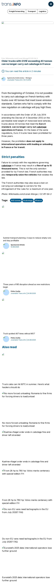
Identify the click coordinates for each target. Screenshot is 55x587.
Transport (32, 11)
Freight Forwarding (16, 11)
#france (38, 200)
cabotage (41, 127)
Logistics (42, 11)
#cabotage (28, 200)
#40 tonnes (16, 200)
